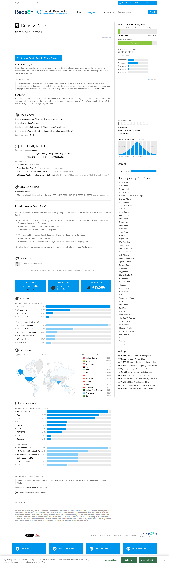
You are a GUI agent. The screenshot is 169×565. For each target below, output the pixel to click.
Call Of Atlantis (125, 255)
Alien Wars (123, 232)
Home (79, 12)
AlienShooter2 (125, 291)
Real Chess (123, 225)
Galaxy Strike (124, 321)
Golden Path (124, 189)
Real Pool (123, 228)
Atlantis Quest (125, 281)
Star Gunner (124, 334)
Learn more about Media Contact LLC (34, 492)
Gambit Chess (124, 344)
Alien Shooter (124, 212)
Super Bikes (123, 238)
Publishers (108, 12)
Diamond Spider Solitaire (129, 251)
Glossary (94, 535)
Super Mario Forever (127, 298)
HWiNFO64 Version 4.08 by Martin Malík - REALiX (146, 378)
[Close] (165, 560)
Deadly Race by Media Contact (139, 372)
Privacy (109, 535)
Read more (99, 88)
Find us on (29, 548)
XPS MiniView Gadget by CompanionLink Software (146, 365)
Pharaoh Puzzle (125, 328)
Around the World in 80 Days (131, 195)
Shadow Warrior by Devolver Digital (140, 385)
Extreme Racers (125, 265)
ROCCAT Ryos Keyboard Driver (138, 382)
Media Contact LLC (34, 32)
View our (139, 548)
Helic (121, 301)
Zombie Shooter (125, 248)
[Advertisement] (137, 97)
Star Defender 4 (125, 275)
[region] (84, 560)
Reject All (128, 560)
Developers (117, 535)
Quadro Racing (125, 261)
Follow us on (66, 548)
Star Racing (123, 304)
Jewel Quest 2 (124, 288)
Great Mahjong (125, 205)
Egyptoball (123, 271)
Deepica (122, 337)
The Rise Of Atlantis (127, 318)
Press (126, 535)
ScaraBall (122, 341)
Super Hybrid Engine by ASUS (138, 375)
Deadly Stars (124, 182)
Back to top (19, 502)
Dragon (122, 311)
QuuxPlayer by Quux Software (138, 368)
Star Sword (123, 218)
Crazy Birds (123, 268)
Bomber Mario (125, 199)
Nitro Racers (124, 324)
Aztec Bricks (124, 208)
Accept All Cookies (148, 560)
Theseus (122, 285)
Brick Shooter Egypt (127, 258)
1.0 (120, 171)
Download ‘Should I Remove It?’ (134, 2)
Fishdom (122, 294)
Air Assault (123, 278)
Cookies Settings (110, 560)
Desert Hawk (124, 222)
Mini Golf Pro (124, 242)
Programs (92, 12)
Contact (133, 535)
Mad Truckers (124, 314)
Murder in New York (127, 331)
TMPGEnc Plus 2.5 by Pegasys (138, 355)
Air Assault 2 (124, 202)
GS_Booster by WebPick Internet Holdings (143, 362)
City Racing (123, 185)
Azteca (122, 235)
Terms (101, 535)
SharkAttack (124, 245)
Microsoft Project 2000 (135, 359)
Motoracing (124, 192)
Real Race (123, 308)
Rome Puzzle (124, 215)
